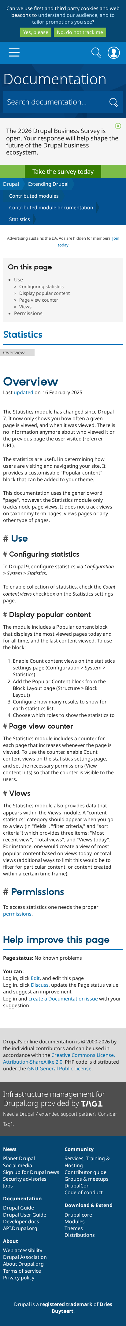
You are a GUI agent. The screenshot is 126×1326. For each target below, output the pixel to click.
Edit (35, 978)
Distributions (80, 1235)
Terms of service (22, 1270)
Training (95, 1158)
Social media (17, 1165)
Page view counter (38, 300)
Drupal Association (25, 1257)
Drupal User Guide (24, 1214)
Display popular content (44, 293)
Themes (74, 1228)
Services (74, 1158)
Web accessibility (22, 1250)
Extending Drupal (48, 184)
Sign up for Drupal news (31, 1172)
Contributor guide (85, 1172)
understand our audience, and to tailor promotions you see (73, 18)
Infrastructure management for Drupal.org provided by (54, 1098)
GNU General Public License (59, 1068)
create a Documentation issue (63, 998)
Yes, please (35, 32)
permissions (17, 913)
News (10, 1149)
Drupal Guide (18, 1207)
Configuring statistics (41, 286)
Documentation (55, 77)
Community (79, 1149)
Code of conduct (84, 1192)
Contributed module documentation (51, 207)
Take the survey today (63, 171)
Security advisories (24, 1178)
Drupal (11, 184)
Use (18, 279)
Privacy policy (18, 1277)
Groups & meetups (87, 1178)
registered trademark (66, 1304)
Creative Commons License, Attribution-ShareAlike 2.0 (59, 1058)
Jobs (8, 1185)
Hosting (74, 1165)
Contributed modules (34, 195)
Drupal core (78, 1214)
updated (23, 392)
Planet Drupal (19, 1158)
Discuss (40, 984)
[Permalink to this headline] (7, 539)
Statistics (19, 219)
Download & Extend (89, 1205)
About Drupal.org (23, 1263)
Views (25, 306)
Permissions (28, 313)
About (10, 1241)
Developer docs (21, 1221)
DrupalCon (77, 1185)
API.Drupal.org (20, 1228)
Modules (75, 1221)
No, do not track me (80, 32)
